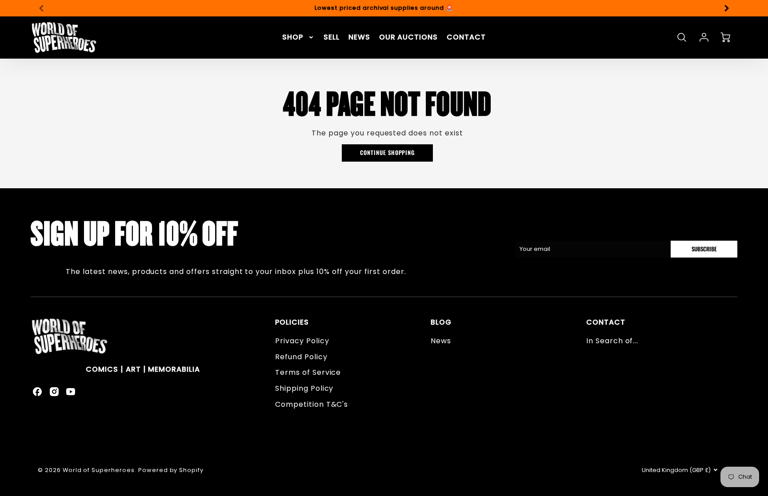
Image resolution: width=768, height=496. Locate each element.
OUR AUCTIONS (408, 37)
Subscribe (703, 249)
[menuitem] (298, 37)
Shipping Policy (304, 388)
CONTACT (466, 37)
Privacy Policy (302, 341)
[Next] (726, 8)
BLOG (441, 322)
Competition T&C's (311, 404)
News (441, 341)
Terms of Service (308, 372)
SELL (332, 37)
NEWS (359, 37)
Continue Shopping (387, 152)
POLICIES (292, 322)
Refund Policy (301, 357)
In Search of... (612, 341)
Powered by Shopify (171, 470)
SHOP (292, 37)
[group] (384, 8)
